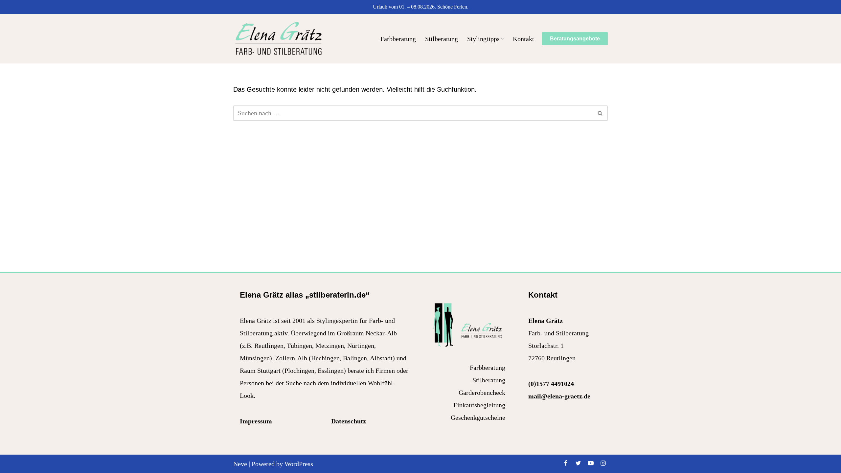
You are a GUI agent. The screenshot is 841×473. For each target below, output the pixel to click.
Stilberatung (441, 38)
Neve (240, 463)
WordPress (298, 463)
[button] (502, 38)
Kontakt (523, 38)
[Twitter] (578, 463)
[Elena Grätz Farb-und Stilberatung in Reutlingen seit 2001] (278, 38)
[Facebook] (565, 463)
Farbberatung (398, 38)
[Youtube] (590, 463)
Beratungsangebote (575, 38)
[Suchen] (600, 113)
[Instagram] (603, 463)
